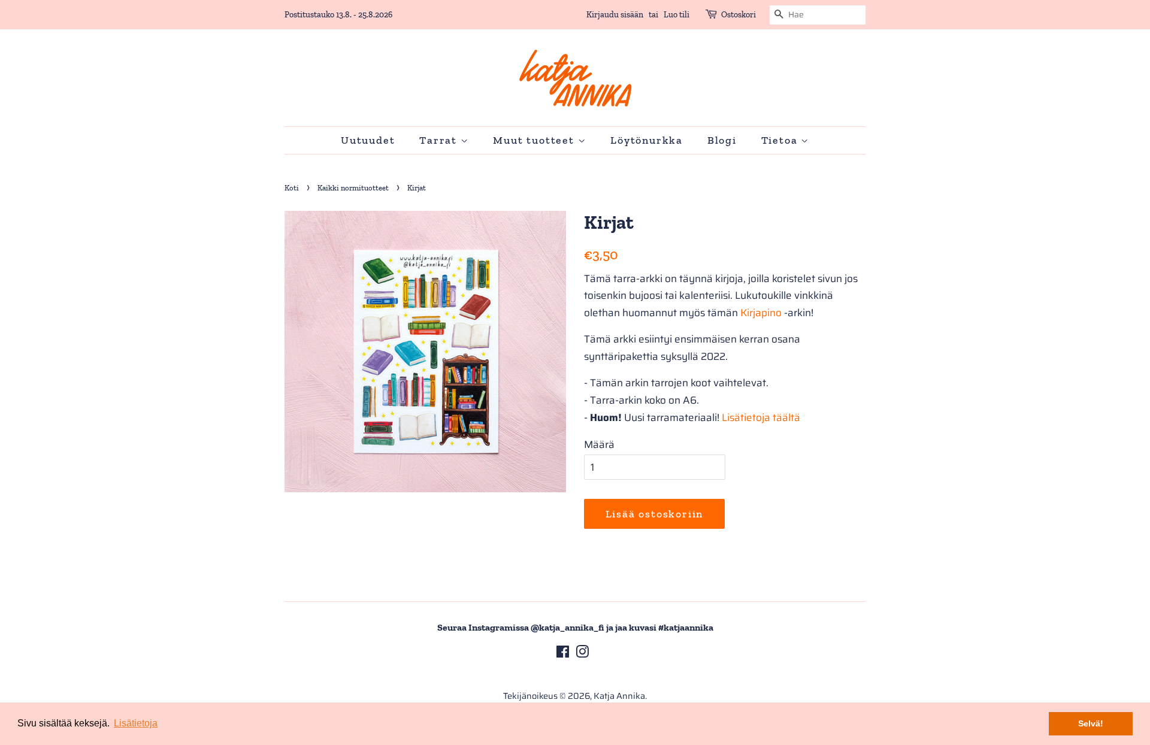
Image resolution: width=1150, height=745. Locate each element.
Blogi (722, 140)
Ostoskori (738, 15)
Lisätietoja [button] (136, 723)
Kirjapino (761, 312)
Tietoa (781, 140)
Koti (292, 187)
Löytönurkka (646, 140)
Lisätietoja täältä (761, 417)
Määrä (599, 444)
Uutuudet (368, 140)
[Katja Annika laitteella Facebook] (563, 654)
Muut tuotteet (535, 140)
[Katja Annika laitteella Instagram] (582, 654)
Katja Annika (619, 695)
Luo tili (676, 15)
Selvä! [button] (1090, 723)
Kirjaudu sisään (614, 15)
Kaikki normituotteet (353, 187)
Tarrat (440, 140)
